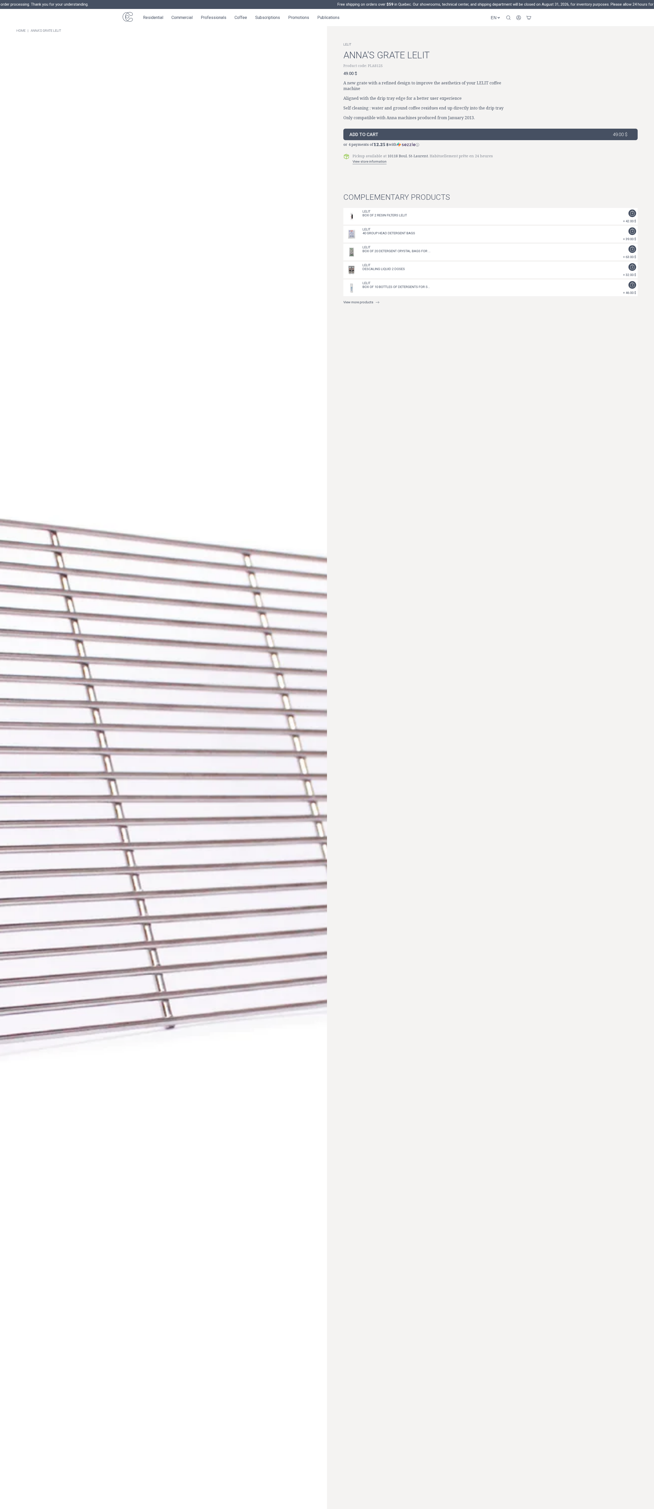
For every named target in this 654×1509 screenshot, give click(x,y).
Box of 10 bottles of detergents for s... (396, 287)
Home (21, 30)
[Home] (128, 17)
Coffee (241, 17)
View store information (370, 161)
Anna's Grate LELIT (46, 30)
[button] (490, 143)
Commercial (182, 17)
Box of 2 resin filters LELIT (385, 215)
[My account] (518, 17)
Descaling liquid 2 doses (384, 269)
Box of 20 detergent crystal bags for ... (396, 251)
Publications (328, 17)
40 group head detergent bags (389, 233)
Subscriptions (267, 17)
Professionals (213, 17)
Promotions (298, 17)
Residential (153, 17)
